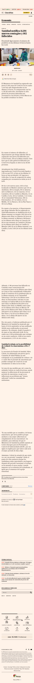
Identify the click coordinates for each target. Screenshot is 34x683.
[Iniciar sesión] (31, 12)
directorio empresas (27, 625)
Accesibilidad (16, 668)
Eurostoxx (8, 595)
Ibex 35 (4, 9)
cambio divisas (17, 625)
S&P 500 (14, 9)
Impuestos (13, 24)
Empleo (8, 24)
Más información (5, 501)
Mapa (21, 668)
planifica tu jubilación (7, 625)
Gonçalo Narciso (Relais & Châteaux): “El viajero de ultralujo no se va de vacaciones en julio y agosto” (17, 563)
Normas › (30, 486)
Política (19, 24)
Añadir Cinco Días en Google (10, 78)
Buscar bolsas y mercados (9, 588)
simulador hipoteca (17, 619)
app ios (17, 630)
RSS (23, 668)
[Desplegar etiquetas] (31, 494)
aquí (24, 504)
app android (27, 630)
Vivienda (4, 24)
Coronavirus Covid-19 (7, 494)
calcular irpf (7, 619)
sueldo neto (27, 619)
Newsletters (27, 668)
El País (30, 16)
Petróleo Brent (26, 9)
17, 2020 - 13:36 (17, 70)
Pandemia (15, 494)
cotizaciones (6, 630)
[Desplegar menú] (3, 12)
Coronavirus (22, 494)
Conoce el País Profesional (17, 636)
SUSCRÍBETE (26, 12)
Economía (6, 20)
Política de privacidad (8, 668)
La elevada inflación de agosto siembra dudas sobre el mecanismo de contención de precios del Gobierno (16, 579)
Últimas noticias (26, 24)
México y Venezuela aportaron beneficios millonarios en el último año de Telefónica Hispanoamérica (15, 568)
